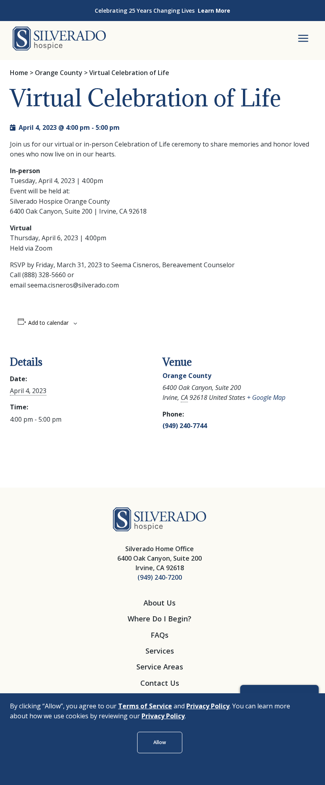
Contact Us (159, 683)
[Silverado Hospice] (159, 518)
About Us (159, 603)
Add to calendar (48, 323)
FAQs (159, 635)
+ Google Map (266, 397)
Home (19, 72)
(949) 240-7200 (160, 577)
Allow (159, 742)
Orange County (58, 72)
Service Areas (159, 666)
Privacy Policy (207, 706)
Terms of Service (145, 706)
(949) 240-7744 (184, 425)
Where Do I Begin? (159, 618)
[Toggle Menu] (303, 38)
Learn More (214, 10)
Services (159, 651)
